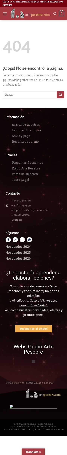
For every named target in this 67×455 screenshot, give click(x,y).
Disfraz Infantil (46, 426)
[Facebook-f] (8, 239)
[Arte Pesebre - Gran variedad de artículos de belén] (30, 14)
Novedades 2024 (18, 247)
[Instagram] (15, 239)
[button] (34, 361)
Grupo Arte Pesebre (24, 424)
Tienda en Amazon (53, 429)
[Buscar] (54, 13)
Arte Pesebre (45, 424)
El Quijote (34, 429)
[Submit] (60, 94)
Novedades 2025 (18, 252)
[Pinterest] (29, 239)
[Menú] (5, 13)
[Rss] (22, 239)
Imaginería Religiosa (23, 426)
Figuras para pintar (15, 429)
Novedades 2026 (18, 258)
